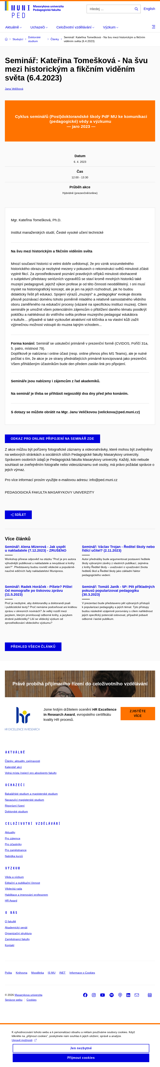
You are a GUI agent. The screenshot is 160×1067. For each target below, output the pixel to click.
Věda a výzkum (14, 877)
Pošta (8, 972)
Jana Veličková (14, 88)
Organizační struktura (18, 933)
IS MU (51, 972)
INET (62, 972)
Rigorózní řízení (15, 805)
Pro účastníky (13, 844)
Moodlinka (37, 972)
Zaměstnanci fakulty (17, 939)
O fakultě (10, 921)
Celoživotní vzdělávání (33, 823)
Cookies (31, 999)
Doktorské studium (16, 811)
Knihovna (21, 972)
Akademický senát (16, 927)
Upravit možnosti (22, 1040)
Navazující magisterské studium (24, 799)
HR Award (11, 900)
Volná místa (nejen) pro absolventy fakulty (31, 772)
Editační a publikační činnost (22, 882)
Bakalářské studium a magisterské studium (31, 793)
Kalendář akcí (13, 767)
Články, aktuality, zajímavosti (22, 761)
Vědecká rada (13, 888)
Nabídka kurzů (14, 856)
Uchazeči (15, 785)
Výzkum (12, 868)
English (149, 9)
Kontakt (9, 945)
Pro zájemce (12, 838)
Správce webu (13, 999)
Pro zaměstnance (16, 850)
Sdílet (20, 514)
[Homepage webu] (34, 9)
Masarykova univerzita (28, 994)
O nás (11, 912)
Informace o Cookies (82, 972)
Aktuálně (15, 752)
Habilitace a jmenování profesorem (26, 894)
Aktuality (10, 832)
